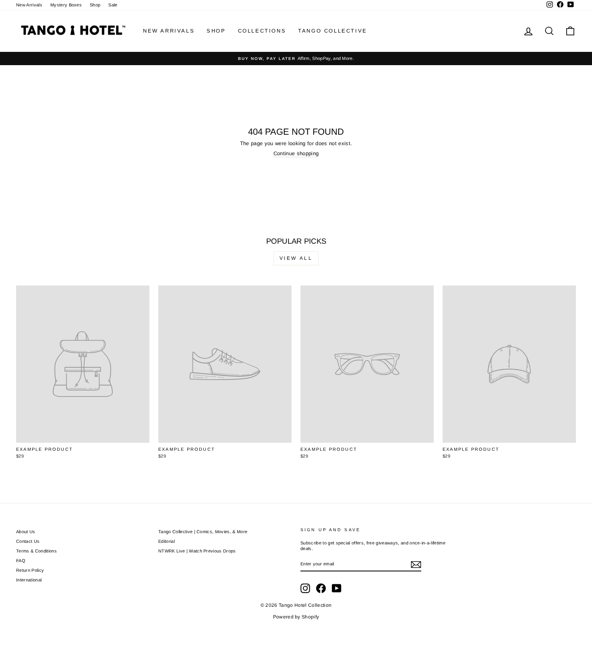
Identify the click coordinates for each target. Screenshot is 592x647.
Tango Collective (332, 31)
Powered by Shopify (296, 617)
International (28, 579)
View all (296, 258)
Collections (262, 31)
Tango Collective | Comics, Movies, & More (202, 531)
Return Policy (30, 570)
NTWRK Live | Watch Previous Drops (197, 550)
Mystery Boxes (66, 4)
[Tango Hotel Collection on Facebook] (321, 588)
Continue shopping (296, 153)
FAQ (20, 560)
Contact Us (27, 541)
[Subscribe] (416, 564)
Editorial (166, 541)
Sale (112, 4)
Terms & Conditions (36, 550)
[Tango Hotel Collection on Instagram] (305, 588)
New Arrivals (29, 4)
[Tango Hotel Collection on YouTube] (337, 588)
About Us (25, 531)
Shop (95, 4)
